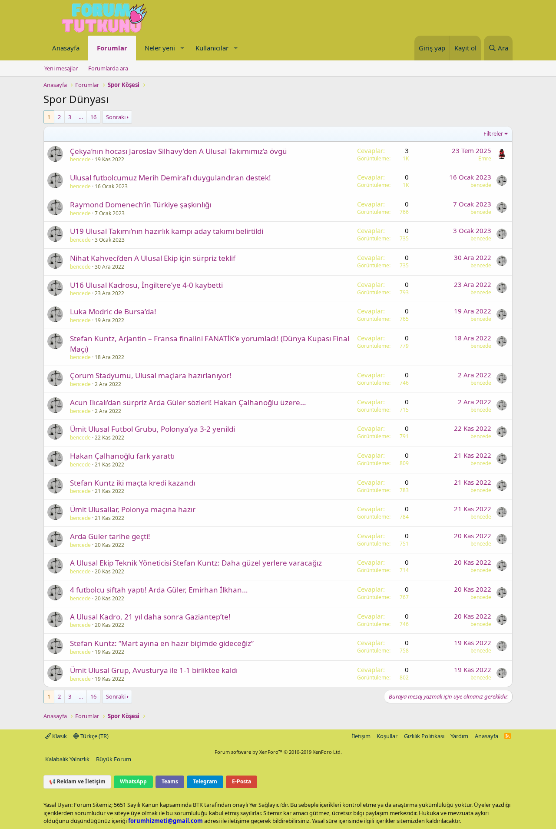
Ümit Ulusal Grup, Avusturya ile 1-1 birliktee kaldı (154, 670)
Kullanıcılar (211, 47)
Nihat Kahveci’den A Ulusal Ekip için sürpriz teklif (152, 258)
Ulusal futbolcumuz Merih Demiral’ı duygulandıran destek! (170, 178)
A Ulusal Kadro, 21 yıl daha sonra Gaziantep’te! (150, 617)
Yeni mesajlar (61, 68)
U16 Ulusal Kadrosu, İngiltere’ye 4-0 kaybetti (146, 285)
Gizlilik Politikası (424, 736)
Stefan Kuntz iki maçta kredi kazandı (132, 483)
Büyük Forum (113, 759)
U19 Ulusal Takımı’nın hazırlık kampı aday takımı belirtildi (166, 231)
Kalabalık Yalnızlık (67, 759)
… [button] (81, 117)
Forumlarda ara (108, 68)
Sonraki (116, 117)
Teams (170, 781)
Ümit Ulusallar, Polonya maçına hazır (132, 509)
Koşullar (387, 736)
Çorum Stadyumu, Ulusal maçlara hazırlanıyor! (151, 375)
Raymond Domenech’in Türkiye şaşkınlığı (140, 205)
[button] (182, 48)
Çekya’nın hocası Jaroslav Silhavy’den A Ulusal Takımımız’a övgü (178, 151)
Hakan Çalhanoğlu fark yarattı (122, 456)
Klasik (59, 736)
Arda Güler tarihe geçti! (110, 536)
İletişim (361, 736)
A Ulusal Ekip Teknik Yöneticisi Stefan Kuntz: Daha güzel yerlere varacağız (196, 563)
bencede (80, 159)
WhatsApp (133, 781)
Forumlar (112, 47)
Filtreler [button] (493, 133)
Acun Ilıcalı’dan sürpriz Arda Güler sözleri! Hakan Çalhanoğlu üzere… (188, 402)
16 (93, 117)
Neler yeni (160, 47)
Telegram (205, 781)
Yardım (459, 736)
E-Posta (241, 781)
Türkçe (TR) (94, 736)
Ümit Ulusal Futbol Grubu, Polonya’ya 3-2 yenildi (152, 429)
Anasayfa (65, 47)
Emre (484, 158)
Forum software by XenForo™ (278, 752)
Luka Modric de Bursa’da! (113, 311)
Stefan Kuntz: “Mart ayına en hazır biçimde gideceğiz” (162, 643)
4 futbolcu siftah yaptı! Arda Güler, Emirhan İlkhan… (159, 590)
